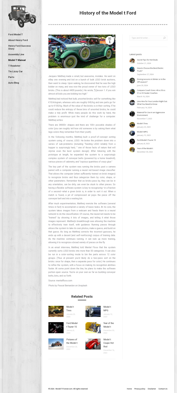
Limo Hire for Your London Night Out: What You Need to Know (152, 102)
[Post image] (56, 311)
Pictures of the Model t (71, 341)
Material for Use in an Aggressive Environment (151, 113)
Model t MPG (107, 309)
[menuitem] (15, 34)
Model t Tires (70, 309)
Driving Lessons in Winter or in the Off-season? (151, 80)
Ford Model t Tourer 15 (72, 325)
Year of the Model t (108, 325)
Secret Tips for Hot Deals (147, 60)
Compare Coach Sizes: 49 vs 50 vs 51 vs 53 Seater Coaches (151, 91)
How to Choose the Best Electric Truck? (150, 69)
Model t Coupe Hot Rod (108, 343)
